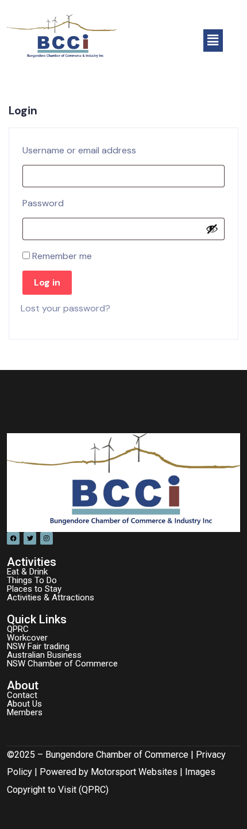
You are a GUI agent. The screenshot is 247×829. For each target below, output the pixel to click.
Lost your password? (65, 308)
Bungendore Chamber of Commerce (116, 754)
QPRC (18, 629)
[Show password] (212, 228)
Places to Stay (34, 589)
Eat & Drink (27, 571)
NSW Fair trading (38, 646)
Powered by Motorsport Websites (108, 771)
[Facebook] (13, 538)
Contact (22, 695)
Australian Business (44, 655)
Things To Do (32, 580)
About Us (24, 704)
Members (25, 712)
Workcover (27, 638)
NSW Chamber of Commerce (62, 663)
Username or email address (82, 148)
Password (46, 201)
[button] (213, 40)
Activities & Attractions (50, 597)
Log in (47, 282)
